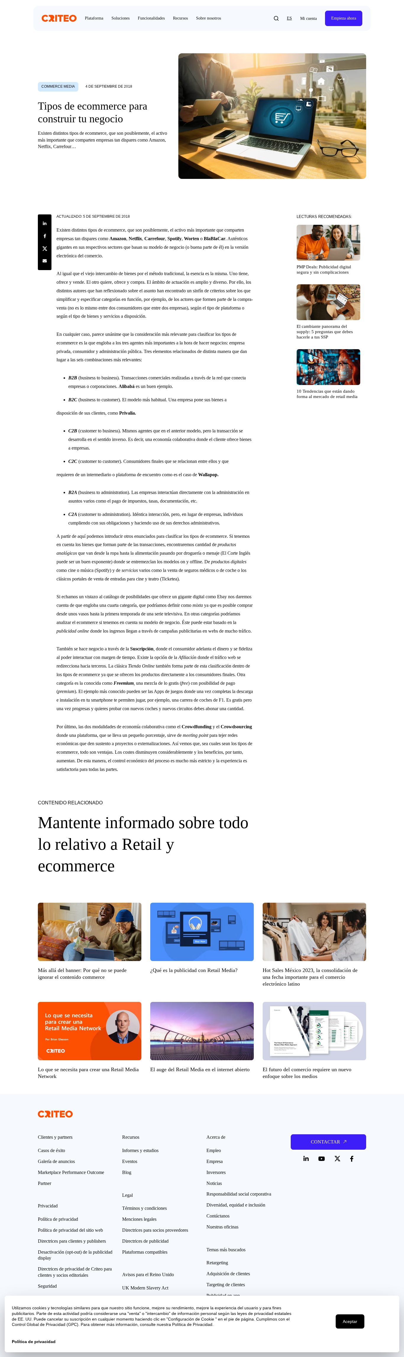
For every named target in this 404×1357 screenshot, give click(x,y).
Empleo (213, 1150)
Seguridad (47, 1286)
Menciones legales (139, 1219)
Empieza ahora (343, 18)
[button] (276, 18)
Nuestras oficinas (222, 1226)
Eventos (129, 1161)
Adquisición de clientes (228, 1273)
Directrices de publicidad (145, 1241)
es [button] (289, 18)
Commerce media (58, 86)
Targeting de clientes (225, 1284)
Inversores (216, 1172)
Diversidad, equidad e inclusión (235, 1204)
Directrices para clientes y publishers (72, 1241)
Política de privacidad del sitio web (70, 1230)
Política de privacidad (58, 1219)
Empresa (214, 1161)
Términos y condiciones (144, 1208)
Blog (126, 1172)
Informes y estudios (140, 1150)
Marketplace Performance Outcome (71, 1172)
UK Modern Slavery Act (145, 1287)
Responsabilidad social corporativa (238, 1193)
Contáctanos (218, 1215)
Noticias (214, 1183)
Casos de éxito (51, 1150)
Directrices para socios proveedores (155, 1230)
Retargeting (217, 1262)
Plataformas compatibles (144, 1252)
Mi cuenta (308, 18)
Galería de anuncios (56, 1161)
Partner (44, 1183)
